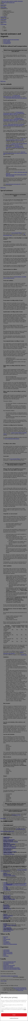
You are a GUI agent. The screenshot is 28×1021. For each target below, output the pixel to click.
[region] (14, 1007)
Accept (14, 1014)
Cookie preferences (14, 1018)
